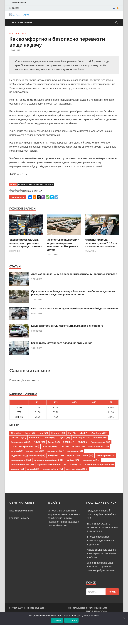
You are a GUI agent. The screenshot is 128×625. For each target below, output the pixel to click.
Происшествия (100, 442)
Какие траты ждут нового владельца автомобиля (61, 342)
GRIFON (19, 417)
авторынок (55, 451)
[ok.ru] (117, 8)
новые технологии (22, 464)
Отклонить (71, 620)
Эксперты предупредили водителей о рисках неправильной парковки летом (63, 244)
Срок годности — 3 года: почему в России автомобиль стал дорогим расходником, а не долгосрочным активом (73, 293)
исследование (21, 460)
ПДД (82, 442)
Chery (16, 433)
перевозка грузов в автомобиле (35, 184)
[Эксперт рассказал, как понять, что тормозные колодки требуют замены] (26, 236)
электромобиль (76, 469)
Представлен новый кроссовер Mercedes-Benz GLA (101, 514)
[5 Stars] (20, 190)
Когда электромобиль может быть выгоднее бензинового (67, 325)
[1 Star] (10, 190)
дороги (73, 455)
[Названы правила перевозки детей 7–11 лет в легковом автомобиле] (102, 236)
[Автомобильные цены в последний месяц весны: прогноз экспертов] (19, 274)
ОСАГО (68, 442)
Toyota (64, 437)
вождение (56, 455)
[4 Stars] (18, 190)
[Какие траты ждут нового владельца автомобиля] (19, 343)
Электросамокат (98, 446)
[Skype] (52, 197)
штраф (33, 469)
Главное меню (24, 22)
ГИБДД (39, 442)
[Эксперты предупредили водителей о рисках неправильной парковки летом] (64, 236)
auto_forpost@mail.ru (21, 510)
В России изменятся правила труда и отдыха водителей (100, 540)
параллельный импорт (51, 464)
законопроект (105, 455)
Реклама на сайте (19, 517)
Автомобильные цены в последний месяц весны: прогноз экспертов (74, 273)
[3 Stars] (15, 190)
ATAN (19, 407)
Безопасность (20, 442)
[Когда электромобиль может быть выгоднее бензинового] (19, 325)
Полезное (14, 33)
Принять (57, 620)
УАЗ (64, 446)
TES (19, 412)
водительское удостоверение (28, 455)
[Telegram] (56, 197)
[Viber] (43, 197)
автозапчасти (35, 451)
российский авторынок (99, 464)
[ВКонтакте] (30, 197)
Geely (30, 433)
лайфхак (73, 460)
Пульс (24, 33)
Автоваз (99, 437)
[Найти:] (102, 591)
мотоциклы (91, 460)
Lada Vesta (18, 437)
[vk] (114, 8)
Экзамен (78, 446)
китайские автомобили (48, 460)
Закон (54, 442)
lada (83, 433)
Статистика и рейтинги (25, 446)
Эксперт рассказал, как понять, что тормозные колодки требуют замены (25, 243)
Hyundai (58, 433)
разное (75, 464)
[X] (39, 197)
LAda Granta (99, 433)
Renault (35, 437)
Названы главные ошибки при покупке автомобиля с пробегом (101, 553)
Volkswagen (81, 437)
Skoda (50, 437)
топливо (17, 469)
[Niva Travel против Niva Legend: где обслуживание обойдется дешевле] (19, 308)
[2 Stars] (13, 190)
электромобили (53, 469)
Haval (43, 433)
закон (88, 455)
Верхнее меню (19, 3)
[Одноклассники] (34, 197)
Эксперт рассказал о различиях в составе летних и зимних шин (102, 527)
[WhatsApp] (47, 197)
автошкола (75, 451)
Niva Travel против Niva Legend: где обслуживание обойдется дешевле (74, 308)
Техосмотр (49, 446)
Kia (72, 433)
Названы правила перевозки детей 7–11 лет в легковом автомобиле (101, 243)
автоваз (17, 451)
